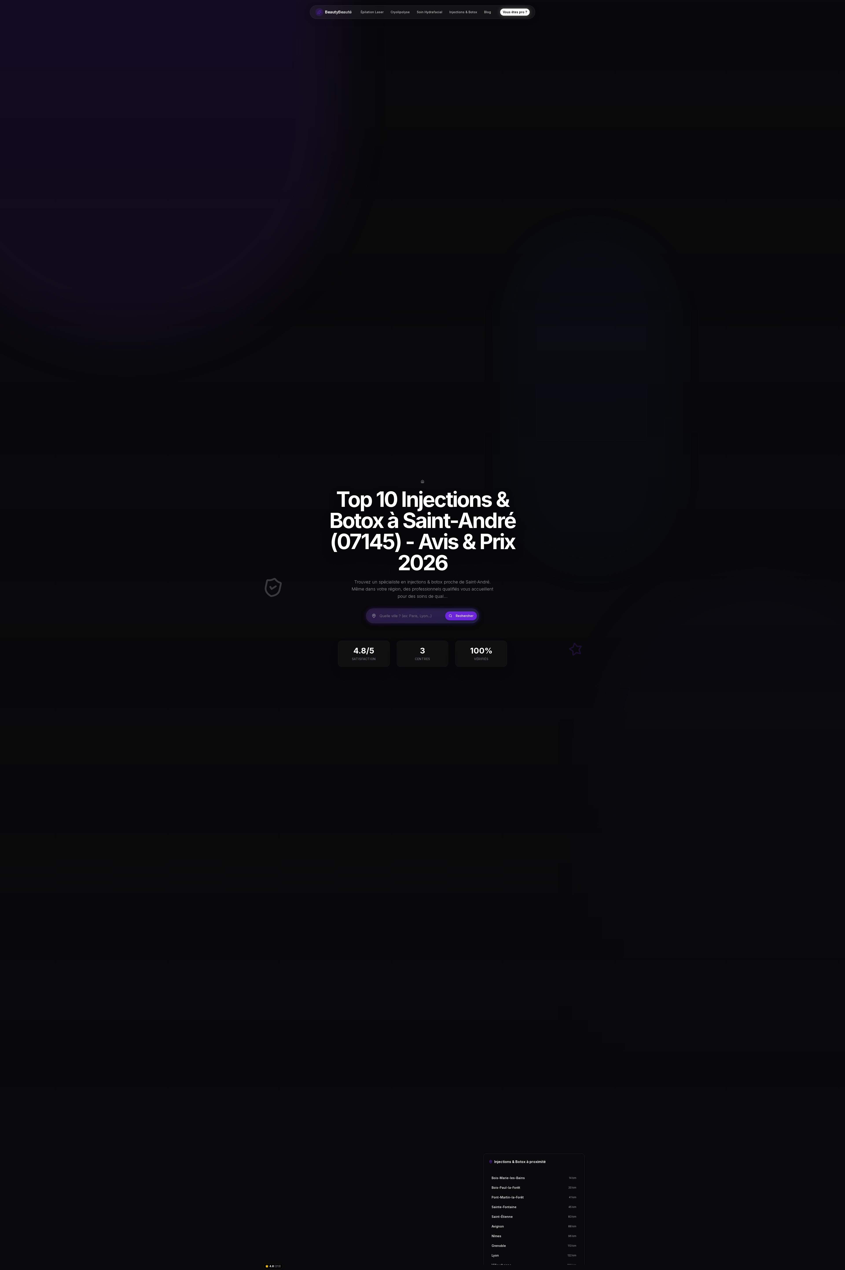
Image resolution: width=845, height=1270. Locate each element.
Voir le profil (455, 1263)
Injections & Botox (463, 12)
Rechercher (464, 616)
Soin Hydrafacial (429, 12)
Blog (487, 12)
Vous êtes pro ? (515, 12)
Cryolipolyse (400, 12)
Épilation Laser (372, 12)
